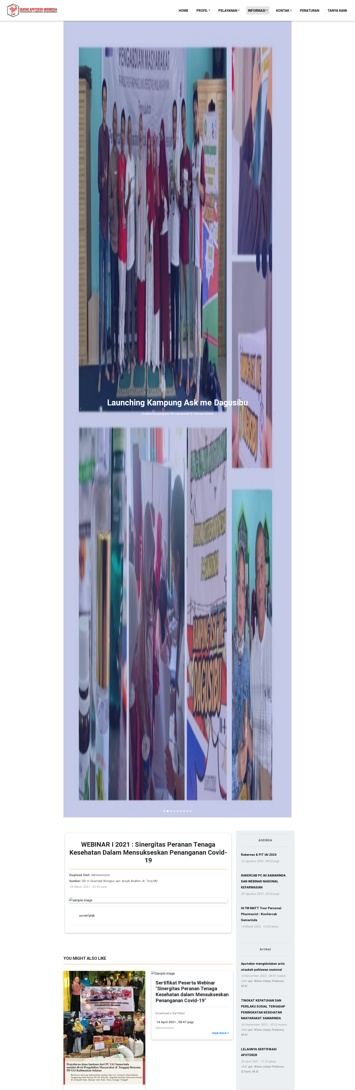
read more (219, 1033)
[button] (80, 408)
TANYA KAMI (338, 10)
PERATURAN (310, 10)
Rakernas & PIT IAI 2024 (259, 855)
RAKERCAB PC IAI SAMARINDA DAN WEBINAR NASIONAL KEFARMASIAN (263, 881)
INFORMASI (256, 10)
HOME (184, 10)
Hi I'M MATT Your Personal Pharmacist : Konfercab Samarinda (261, 914)
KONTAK (282, 10)
